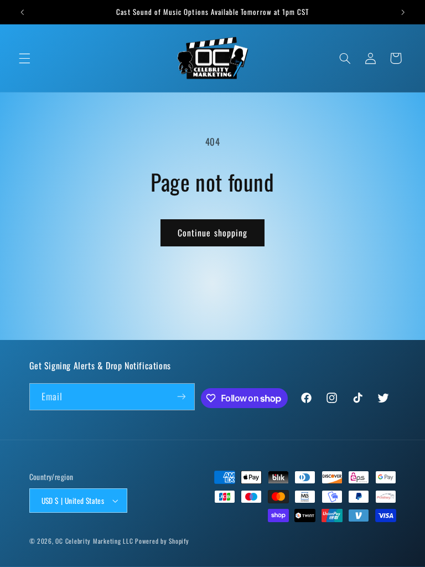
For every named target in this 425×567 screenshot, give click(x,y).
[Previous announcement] (22, 12)
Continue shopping (212, 232)
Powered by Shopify (162, 540)
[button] (24, 58)
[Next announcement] (403, 12)
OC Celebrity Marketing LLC (94, 540)
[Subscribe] (181, 396)
